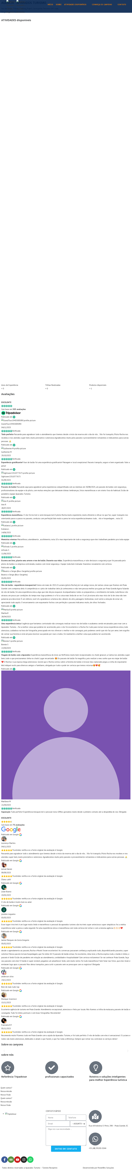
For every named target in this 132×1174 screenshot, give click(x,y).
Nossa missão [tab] (6, 1091)
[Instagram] (24, 1159)
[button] (4, 1050)
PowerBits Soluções (106, 1168)
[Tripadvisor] (11, 1159)
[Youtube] (17, 1159)
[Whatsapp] (30, 1159)
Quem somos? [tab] (6, 1088)
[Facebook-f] (4, 1159)
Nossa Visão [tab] (6, 1094)
